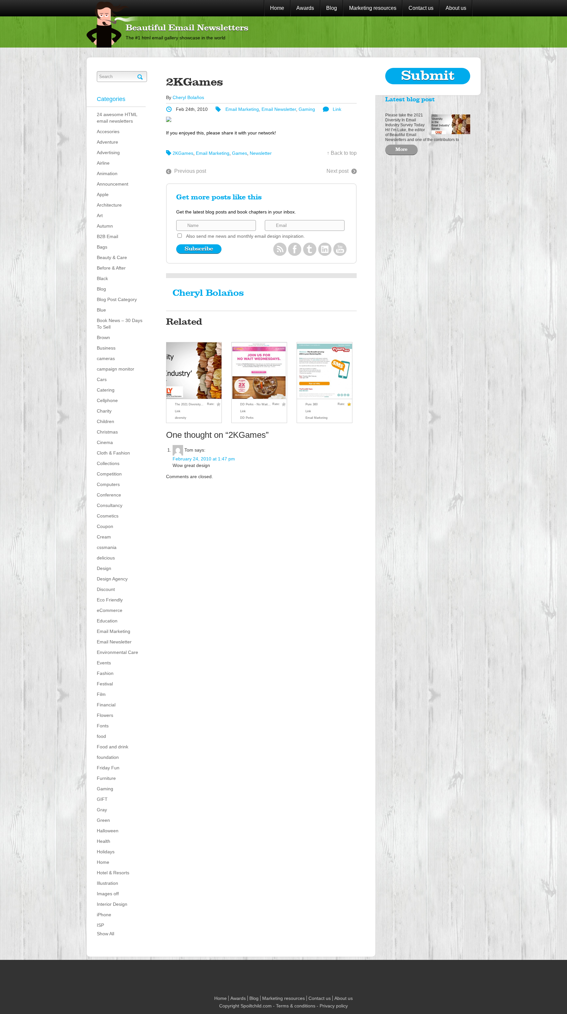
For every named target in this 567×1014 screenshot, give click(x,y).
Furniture (106, 778)
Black (102, 278)
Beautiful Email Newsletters (187, 28)
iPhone (104, 914)
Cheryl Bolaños (188, 97)
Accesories (108, 131)
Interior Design (112, 904)
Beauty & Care (112, 257)
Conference (109, 494)
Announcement (112, 184)
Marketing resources (372, 8)
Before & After (111, 268)
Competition (109, 474)
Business (106, 348)
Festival (105, 683)
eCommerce (109, 610)
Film (101, 694)
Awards (305, 8)
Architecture (109, 205)
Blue (101, 310)
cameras (106, 358)
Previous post (190, 171)
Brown (103, 337)
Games (239, 153)
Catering (106, 390)
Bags (102, 247)
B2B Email (107, 236)
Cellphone (107, 400)
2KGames (183, 153)
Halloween (107, 830)
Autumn (105, 226)
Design (104, 568)
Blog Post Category (117, 299)
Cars (102, 379)
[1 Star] (218, 404)
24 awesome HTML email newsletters (117, 118)
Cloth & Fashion (113, 453)
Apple (103, 194)
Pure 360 (311, 404)
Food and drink (112, 746)
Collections (108, 463)
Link (337, 109)
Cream (104, 536)
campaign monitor (115, 369)
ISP (100, 925)
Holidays (106, 851)
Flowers (105, 715)
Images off (108, 893)
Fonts (103, 725)
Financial (106, 704)
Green (103, 820)
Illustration (107, 883)
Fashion (105, 673)
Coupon (105, 526)
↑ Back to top (342, 153)
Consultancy (109, 505)
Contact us (421, 8)
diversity (180, 417)
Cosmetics (107, 515)
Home (277, 8)
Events (104, 662)
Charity (104, 411)
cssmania (106, 547)
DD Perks (247, 417)
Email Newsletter (114, 641)
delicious (106, 557)
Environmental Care (117, 652)
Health (103, 841)
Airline (103, 163)
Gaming (105, 788)
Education (107, 620)
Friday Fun (108, 767)
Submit (427, 76)
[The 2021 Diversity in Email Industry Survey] (449, 123)
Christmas (107, 432)
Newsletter (261, 153)
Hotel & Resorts (113, 872)
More (401, 149)
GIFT (102, 799)
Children (105, 421)
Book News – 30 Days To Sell (119, 324)
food (101, 736)
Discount (106, 589)
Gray (102, 809)
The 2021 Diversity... (189, 404)
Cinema (105, 442)
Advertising (108, 152)
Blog (331, 8)
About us (456, 8)
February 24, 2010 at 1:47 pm (204, 458)
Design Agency (112, 578)
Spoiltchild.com (256, 1005)
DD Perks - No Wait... (255, 404)
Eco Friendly (110, 599)
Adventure (107, 142)
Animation (107, 173)
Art (100, 215)
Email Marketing (113, 631)
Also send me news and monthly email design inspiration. (245, 236)
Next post (337, 171)
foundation (108, 757)
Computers (108, 484)
